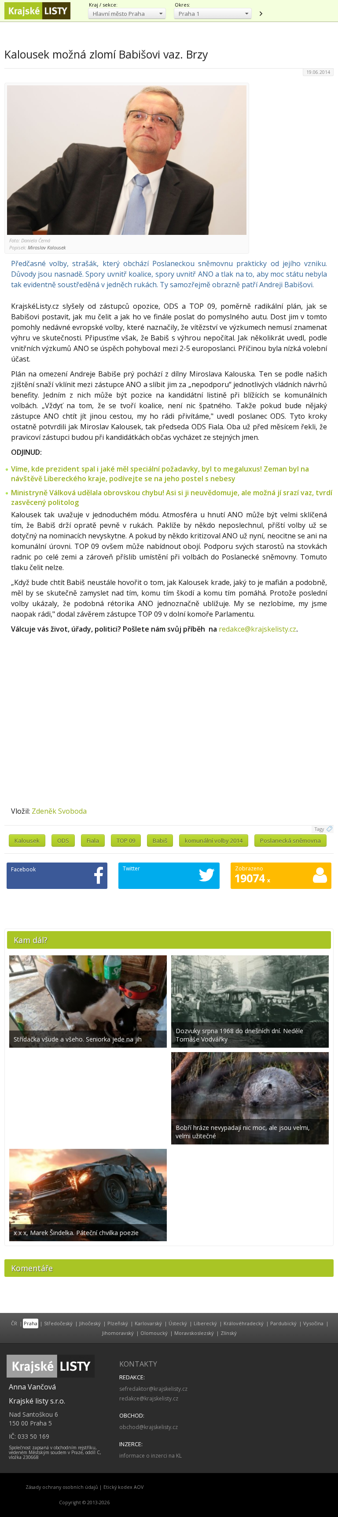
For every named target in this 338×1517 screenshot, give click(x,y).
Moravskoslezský (194, 1333)
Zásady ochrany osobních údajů (62, 1487)
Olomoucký (154, 1333)
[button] (127, 13)
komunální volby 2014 (213, 840)
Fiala (93, 840)
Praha (30, 1323)
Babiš (160, 840)
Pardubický (283, 1323)
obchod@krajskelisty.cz (148, 1427)
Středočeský (58, 1323)
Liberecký (205, 1323)
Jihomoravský (118, 1333)
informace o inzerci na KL (150, 1455)
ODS (63, 840)
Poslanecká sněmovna (290, 840)
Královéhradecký (244, 1323)
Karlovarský (148, 1323)
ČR (14, 1323)
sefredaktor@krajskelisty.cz (153, 1389)
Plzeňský (117, 1323)
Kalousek (27, 840)
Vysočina (313, 1323)
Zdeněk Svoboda (59, 811)
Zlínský (228, 1333)
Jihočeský (90, 1323)
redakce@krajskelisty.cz (257, 629)
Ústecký (178, 1323)
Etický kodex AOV (123, 1487)
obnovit (260, 13)
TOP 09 (126, 840)
